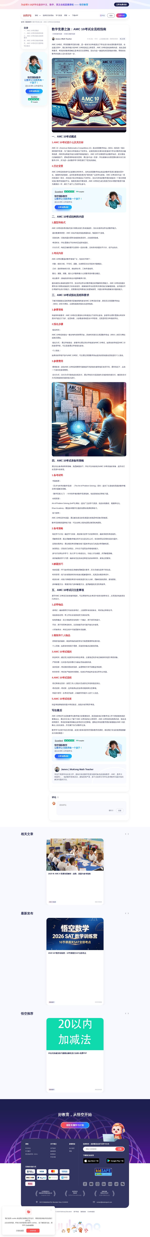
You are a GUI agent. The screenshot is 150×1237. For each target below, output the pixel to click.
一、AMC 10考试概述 (31, 30)
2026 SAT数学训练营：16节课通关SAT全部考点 (67, 953)
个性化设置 (20, 1230)
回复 (119, 810)
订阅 (120, 1149)
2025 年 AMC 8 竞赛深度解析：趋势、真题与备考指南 (69, 874)
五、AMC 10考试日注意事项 (33, 43)
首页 (22, 22)
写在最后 (27, 46)
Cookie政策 (91, 1211)
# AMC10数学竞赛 (69, 34)
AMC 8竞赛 (52, 902)
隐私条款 (83, 1211)
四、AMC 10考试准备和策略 (33, 40)
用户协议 (76, 1211)
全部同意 (33, 1231)
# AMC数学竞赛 (57, 34)
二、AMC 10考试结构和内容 (33, 33)
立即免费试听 (121, 4)
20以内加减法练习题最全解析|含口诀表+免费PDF (67, 1053)
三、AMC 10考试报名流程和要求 (33, 37)
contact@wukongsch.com (104, 1202)
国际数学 (28, 22)
